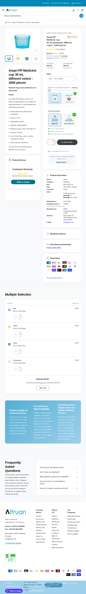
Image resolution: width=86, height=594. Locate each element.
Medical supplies (73, 531)
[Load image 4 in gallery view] (36, 59)
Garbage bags (72, 525)
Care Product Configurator (61, 3)
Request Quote (61, 162)
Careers (54, 516)
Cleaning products (73, 522)
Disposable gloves (73, 516)
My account (40, 519)
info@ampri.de (68, 222)
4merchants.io (16, 586)
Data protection (57, 541)
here (23, 149)
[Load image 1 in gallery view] (9, 59)
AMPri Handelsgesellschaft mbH (59, 33)
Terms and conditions (55, 531)
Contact (47, 3)
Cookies (54, 544)
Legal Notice (40, 542)
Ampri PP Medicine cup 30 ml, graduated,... (26, 22)
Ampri (65, 179)
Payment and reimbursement (41, 523)
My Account (77, 3)
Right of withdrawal (55, 537)
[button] (3, 10)
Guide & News (41, 533)
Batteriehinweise (57, 547)
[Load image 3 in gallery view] (27, 59)
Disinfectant (71, 519)
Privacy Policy (40, 539)
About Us (39, 536)
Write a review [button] (23, 182)
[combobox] (43, 16)
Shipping (49, 58)
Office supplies (72, 534)
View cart (43, 388)
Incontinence (71, 528)
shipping (42, 383)
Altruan (12, 583)
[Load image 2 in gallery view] (18, 59)
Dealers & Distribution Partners (56, 521)
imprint (54, 527)
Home (9, 22)
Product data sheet (54, 247)
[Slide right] (36, 50)
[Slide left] (31, 50)
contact (38, 516)
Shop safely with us (55, 278)
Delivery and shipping (40, 529)
